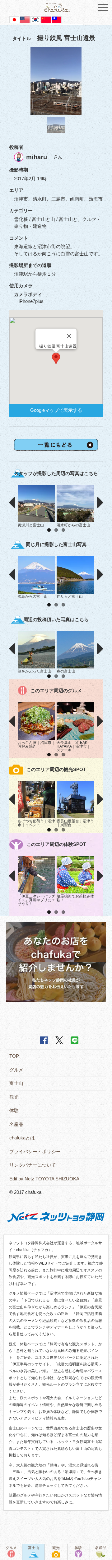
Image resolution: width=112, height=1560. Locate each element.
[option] (56, 81)
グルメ (16, 1069)
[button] (56, 358)
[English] (25, 19)
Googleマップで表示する (56, 410)
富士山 (16, 1083)
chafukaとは (22, 1137)
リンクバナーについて (32, 1165)
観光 (14, 1097)
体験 (14, 1110)
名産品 (16, 1124)
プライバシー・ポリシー (35, 1151)
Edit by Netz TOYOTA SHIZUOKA (44, 1178)
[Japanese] (14, 19)
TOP (14, 1056)
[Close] (69, 336)
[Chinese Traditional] (57, 19)
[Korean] (35, 19)
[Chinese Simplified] (46, 19)
